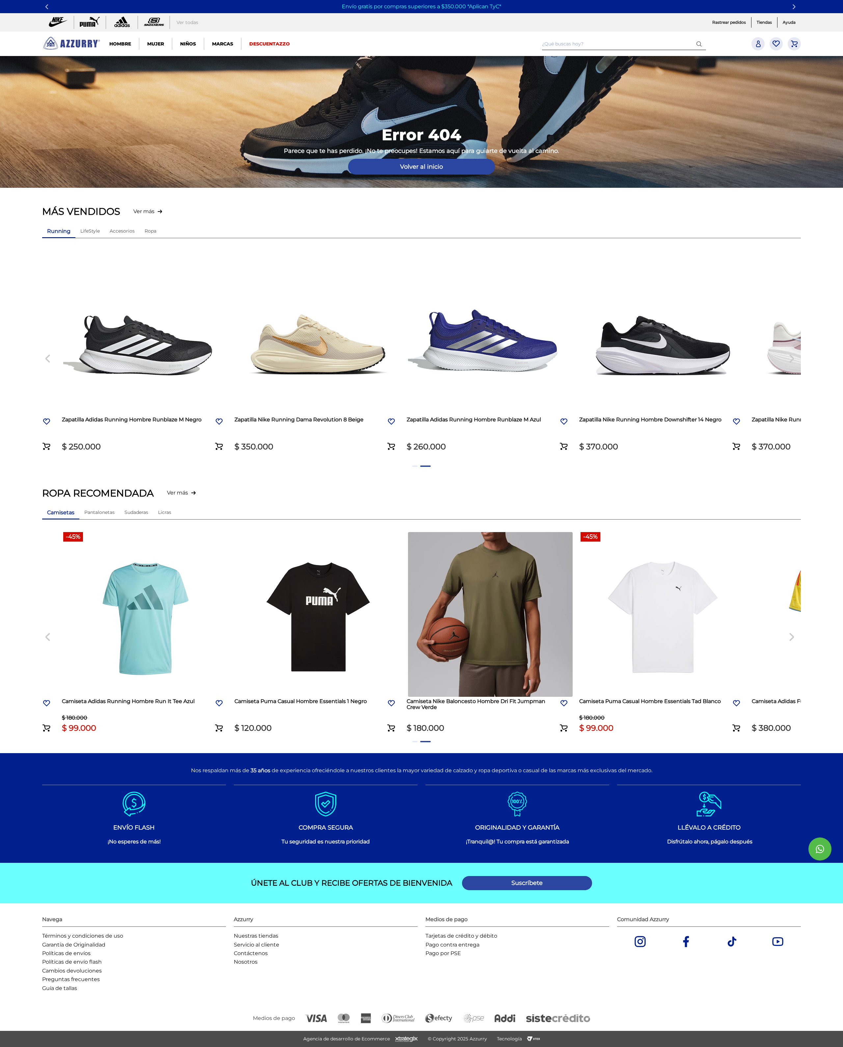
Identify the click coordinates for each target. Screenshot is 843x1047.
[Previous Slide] (47, 6)
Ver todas (187, 22)
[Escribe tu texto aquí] (154, 22)
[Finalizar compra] (794, 43)
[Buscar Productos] (700, 44)
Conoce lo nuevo (690, 6)
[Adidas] (122, 22)
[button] (211, 282)
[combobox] (624, 44)
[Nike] (58, 22)
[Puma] (90, 22)
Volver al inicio (421, 166)
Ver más (143, 211)
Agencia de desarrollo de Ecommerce (346, 1039)
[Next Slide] (795, 6)
